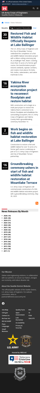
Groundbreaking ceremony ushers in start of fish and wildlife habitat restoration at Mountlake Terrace (24, 173)
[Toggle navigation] (36, 8)
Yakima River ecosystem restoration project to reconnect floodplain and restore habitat (24, 91)
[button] (20, 4)
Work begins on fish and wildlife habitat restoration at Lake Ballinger (24, 134)
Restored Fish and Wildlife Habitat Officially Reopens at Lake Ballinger (23, 39)
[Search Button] (33, 8)
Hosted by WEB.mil (19, 352)
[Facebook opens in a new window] (3, 303)
